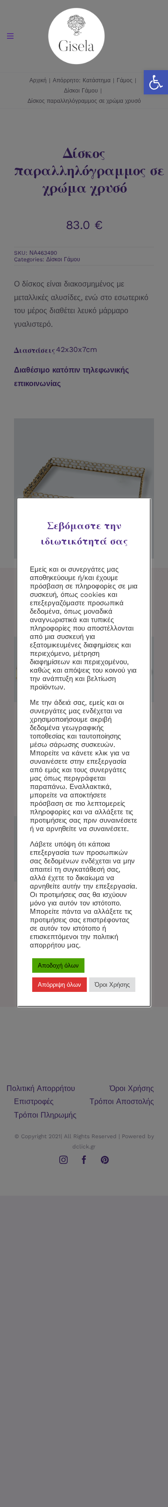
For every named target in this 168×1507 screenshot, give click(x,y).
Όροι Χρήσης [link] (112, 984)
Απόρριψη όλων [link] (59, 984)
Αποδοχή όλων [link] (58, 965)
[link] (156, 82)
